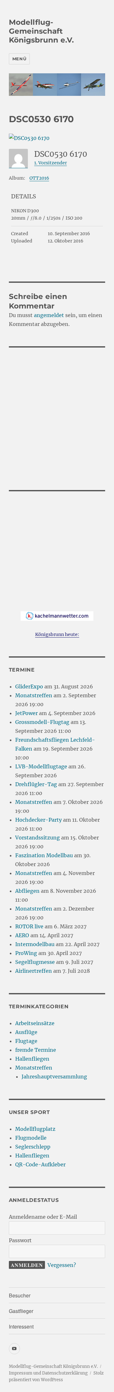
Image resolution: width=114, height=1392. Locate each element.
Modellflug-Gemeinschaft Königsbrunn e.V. (41, 31)
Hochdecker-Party (38, 820)
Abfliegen (27, 891)
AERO (22, 935)
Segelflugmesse (35, 962)
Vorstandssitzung (37, 837)
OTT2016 (39, 178)
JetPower (26, 713)
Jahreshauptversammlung (54, 1076)
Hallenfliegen (32, 1059)
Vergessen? (62, 1265)
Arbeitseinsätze (34, 1023)
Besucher (19, 1295)
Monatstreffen (33, 695)
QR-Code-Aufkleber (40, 1164)
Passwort (20, 1240)
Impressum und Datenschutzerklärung (48, 1373)
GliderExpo (29, 686)
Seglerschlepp (32, 1146)
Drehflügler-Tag (36, 784)
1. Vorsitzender (50, 163)
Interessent (21, 1326)
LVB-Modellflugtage (41, 766)
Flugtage (26, 1041)
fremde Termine (35, 1050)
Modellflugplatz (35, 1129)
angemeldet (49, 315)
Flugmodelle (31, 1138)
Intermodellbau (34, 944)
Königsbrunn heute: (57, 634)
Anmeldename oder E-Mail (43, 1217)
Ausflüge (26, 1032)
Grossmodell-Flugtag (42, 722)
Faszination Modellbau (44, 855)
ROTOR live (29, 926)
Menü (19, 58)
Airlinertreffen (33, 971)
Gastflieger (21, 1311)
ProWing (26, 953)
